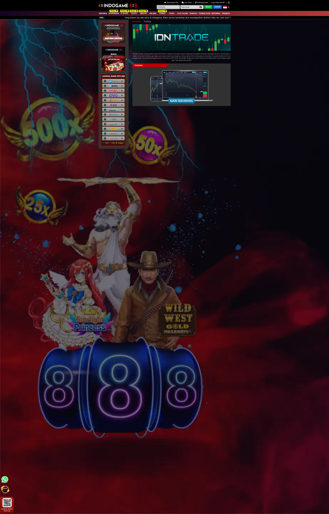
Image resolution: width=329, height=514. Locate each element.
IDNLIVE (143, 13)
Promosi (226, 13)
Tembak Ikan (204, 13)
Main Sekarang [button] (181, 101)
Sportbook (113, 13)
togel (172, 13)
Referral (216, 13)
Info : (102, 17)
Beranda (103, 13)
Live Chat (188, 2)
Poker (162, 13)
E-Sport (124, 13)
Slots (134, 13)
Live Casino (182, 13)
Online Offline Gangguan (114, 143)
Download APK (172, 2)
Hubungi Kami (203, 2)
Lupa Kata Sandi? (218, 2)
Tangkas (193, 13)
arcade (152, 13)
